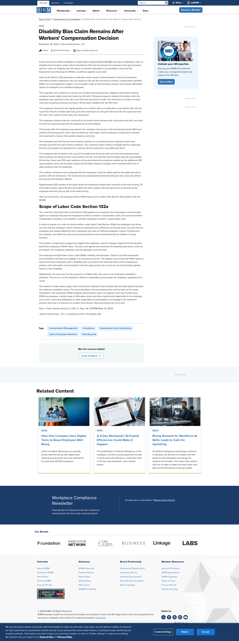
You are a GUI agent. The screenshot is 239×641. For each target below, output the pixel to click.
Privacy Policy (65, 637)
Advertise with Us (128, 572)
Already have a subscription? (139, 500)
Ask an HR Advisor (170, 568)
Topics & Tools (168, 581)
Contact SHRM (44, 581)
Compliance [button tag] (89, 328)
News (44, 430)
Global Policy (85, 581)
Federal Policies (86, 572)
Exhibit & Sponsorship (130, 577)
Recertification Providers (132, 581)
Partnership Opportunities (132, 568)
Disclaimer (101, 618)
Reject (185, 632)
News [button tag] (41, 26)
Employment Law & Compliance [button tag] (115, 328)
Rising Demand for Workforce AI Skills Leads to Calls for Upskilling (174, 440)
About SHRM (43, 568)
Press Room (42, 577)
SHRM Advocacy (87, 568)
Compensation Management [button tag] (63, 328)
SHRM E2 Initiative (87, 589)
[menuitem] (179, 3)
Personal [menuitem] (43, 3)
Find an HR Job (169, 585)
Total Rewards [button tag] (89, 334)
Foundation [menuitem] (68, 3)
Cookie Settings (163, 632)
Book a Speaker (127, 585)
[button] (190, 10)
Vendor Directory (170, 589)
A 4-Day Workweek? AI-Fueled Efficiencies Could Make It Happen (118, 440)
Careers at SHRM (45, 572)
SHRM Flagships (169, 577)
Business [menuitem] (55, 3)
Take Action (84, 585)
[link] (45, 19)
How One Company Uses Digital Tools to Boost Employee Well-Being (63, 440)
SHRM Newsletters (171, 572)
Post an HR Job (44, 585)
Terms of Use (46, 637)
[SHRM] (44, 10)
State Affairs (84, 577)
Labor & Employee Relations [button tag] (63, 334)
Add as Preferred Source (87, 51)
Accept (205, 632)
